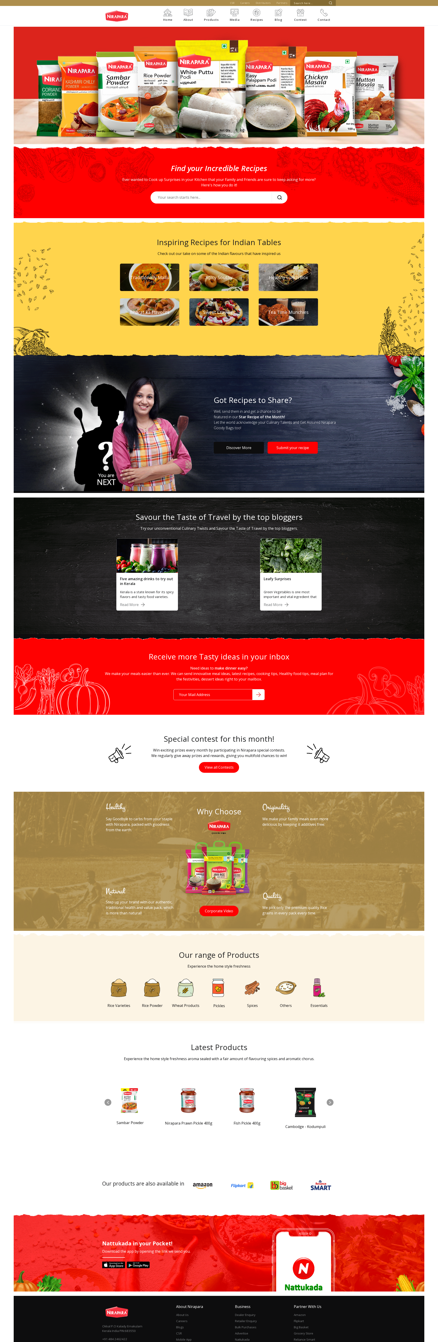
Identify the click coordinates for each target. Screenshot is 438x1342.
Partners (281, 3)
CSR (232, 3)
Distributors (263, 3)
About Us (182, 1315)
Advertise (241, 1333)
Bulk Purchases (245, 1327)
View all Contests (219, 767)
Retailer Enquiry (246, 1321)
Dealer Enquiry (245, 1315)
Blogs (180, 1327)
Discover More (238, 447)
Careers (245, 3)
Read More (129, 604)
